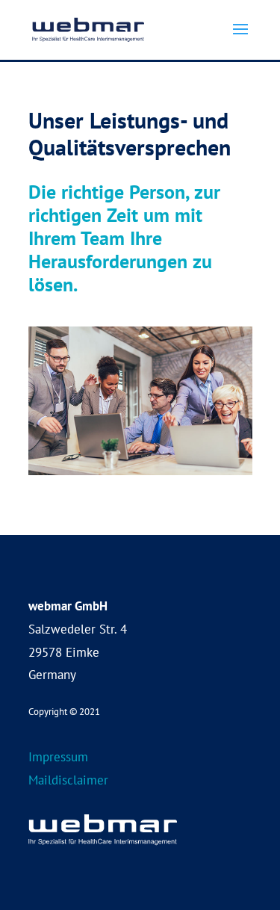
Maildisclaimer (68, 780)
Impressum (58, 757)
